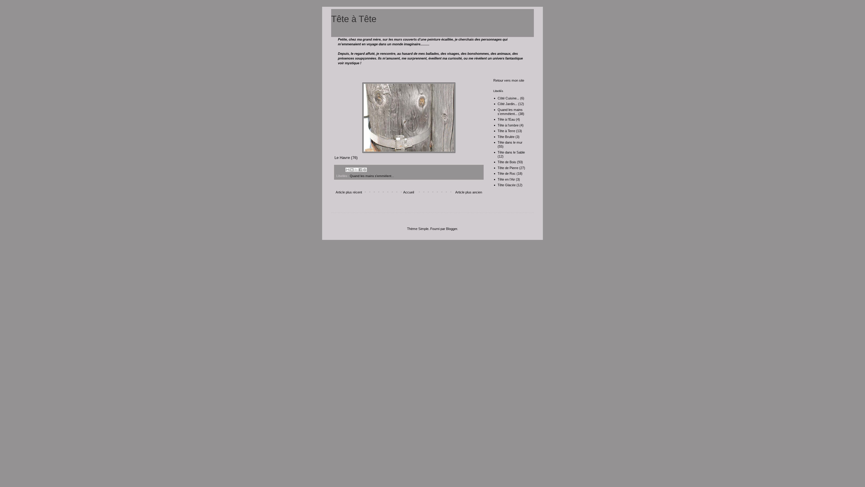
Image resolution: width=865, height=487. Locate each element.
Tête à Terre (506, 131)
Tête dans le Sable (511, 152)
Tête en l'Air (506, 179)
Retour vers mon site (508, 80)
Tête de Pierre (508, 168)
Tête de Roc (507, 173)
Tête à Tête (353, 19)
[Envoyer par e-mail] (347, 170)
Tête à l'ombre (508, 125)
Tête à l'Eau (506, 119)
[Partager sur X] (356, 170)
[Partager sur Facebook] (360, 170)
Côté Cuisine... (508, 98)
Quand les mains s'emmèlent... (372, 176)
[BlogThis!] (352, 170)
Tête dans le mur (510, 142)
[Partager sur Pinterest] (364, 170)
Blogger (451, 229)
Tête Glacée (507, 185)
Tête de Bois (507, 162)
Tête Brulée (506, 137)
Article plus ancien (468, 192)
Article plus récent (349, 192)
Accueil (408, 192)
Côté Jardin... (507, 104)
